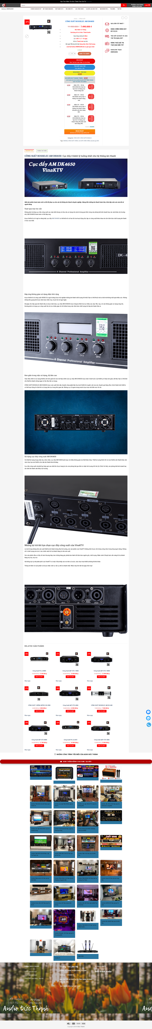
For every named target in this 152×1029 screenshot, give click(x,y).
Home (75, 18)
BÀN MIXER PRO (104, 9)
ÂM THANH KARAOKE (48, 9)
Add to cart (84, 53)
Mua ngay (27, 681)
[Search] (124, 5)
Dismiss (89, 1)
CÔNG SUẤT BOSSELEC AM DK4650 (43, 156)
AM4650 (65, 140)
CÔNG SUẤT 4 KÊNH (73, 140)
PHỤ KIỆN (112, 9)
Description (29, 150)
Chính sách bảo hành (31, 975)
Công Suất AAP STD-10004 (102, 671)
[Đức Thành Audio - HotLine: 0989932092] (9, 5)
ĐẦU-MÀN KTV (69, 9)
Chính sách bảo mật (31, 972)
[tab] (29, 151)
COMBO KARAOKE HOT (36, 9)
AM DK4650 (56, 218)
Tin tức (119, 9)
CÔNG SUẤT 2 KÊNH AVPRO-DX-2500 (39, 705)
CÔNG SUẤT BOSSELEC (86, 138)
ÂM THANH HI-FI (59, 9)
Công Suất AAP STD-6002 (101, 740)
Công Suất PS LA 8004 (39, 671)
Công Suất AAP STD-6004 (70, 705)
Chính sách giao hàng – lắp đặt (34, 978)
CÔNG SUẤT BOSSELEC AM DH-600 (101, 705)
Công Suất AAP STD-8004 (39, 740)
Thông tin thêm (42, 150)
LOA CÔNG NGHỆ (79, 9)
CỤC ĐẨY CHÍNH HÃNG (84, 140)
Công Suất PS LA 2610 (70, 740)
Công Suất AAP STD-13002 (70, 671)
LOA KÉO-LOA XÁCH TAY (91, 9)
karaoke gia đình (95, 140)
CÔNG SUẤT (82, 18)
